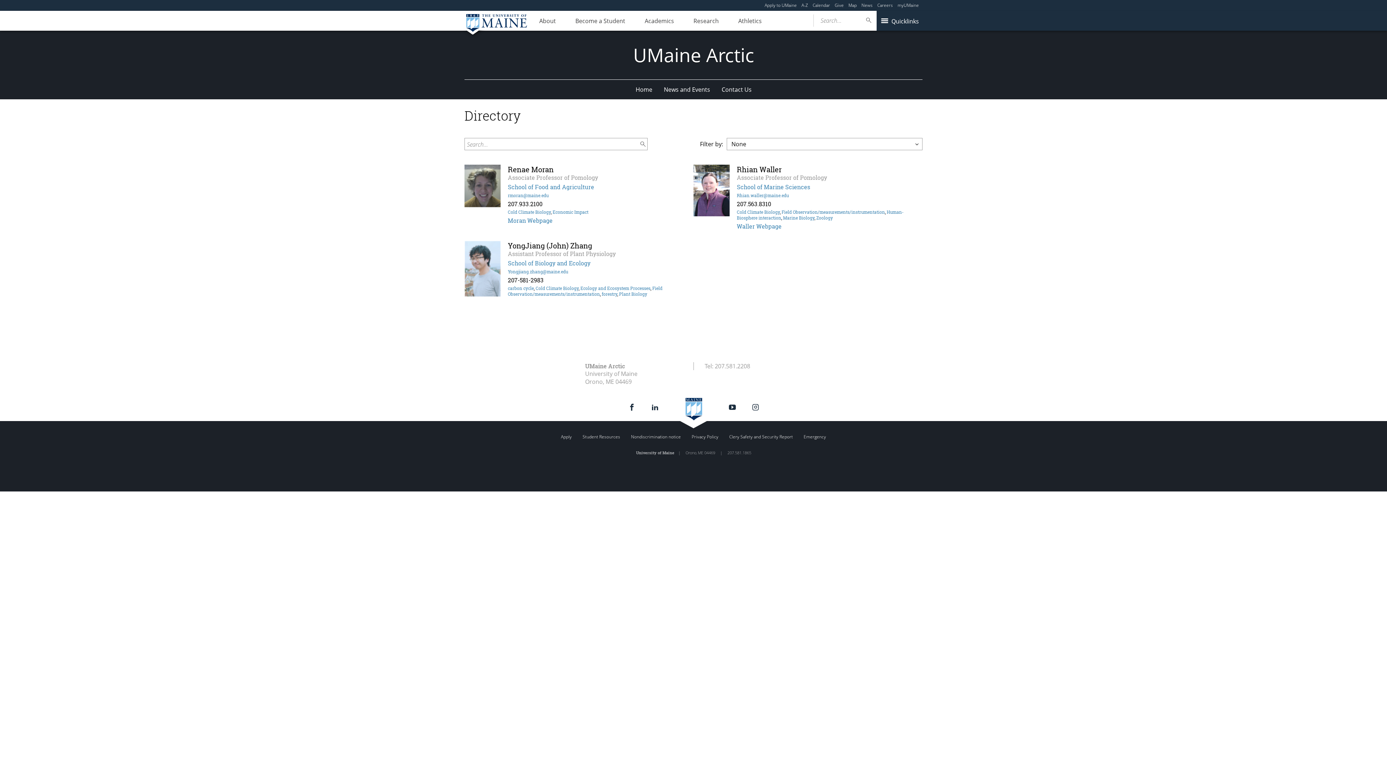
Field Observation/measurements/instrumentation (833, 212)
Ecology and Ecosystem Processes (615, 288)
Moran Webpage (530, 220)
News (867, 5)
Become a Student (600, 21)
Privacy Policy (705, 437)
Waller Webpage (759, 226)
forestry (609, 294)
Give (839, 5)
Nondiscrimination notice (656, 437)
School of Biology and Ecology (549, 263)
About (547, 21)
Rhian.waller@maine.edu (763, 195)
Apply (566, 437)
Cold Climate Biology (529, 212)
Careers (885, 5)
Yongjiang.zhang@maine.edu (538, 271)
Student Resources (601, 437)
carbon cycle (521, 288)
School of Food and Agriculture (551, 187)
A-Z (804, 5)
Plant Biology (633, 294)
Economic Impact (570, 212)
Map (852, 5)
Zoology (824, 218)
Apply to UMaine (781, 5)
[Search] (869, 20)
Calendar (821, 5)
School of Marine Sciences (773, 187)
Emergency (815, 437)
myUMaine (908, 5)
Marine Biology (799, 218)
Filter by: (711, 144)
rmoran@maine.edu (528, 195)
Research (706, 21)
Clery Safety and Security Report (761, 437)
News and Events (687, 90)
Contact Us (737, 90)
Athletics (750, 21)
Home (644, 90)
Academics (659, 21)
